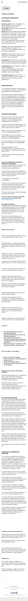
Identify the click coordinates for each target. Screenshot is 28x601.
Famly (21, 595)
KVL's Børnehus (22, 2)
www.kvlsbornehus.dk (7, 199)
